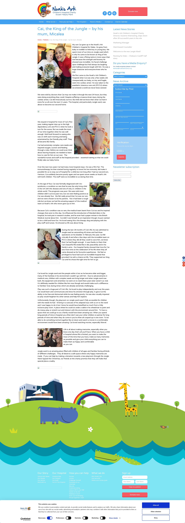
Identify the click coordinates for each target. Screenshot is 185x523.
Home (41, 22)
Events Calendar (121, 22)
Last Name (119, 99)
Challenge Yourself (75, 480)
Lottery (71, 478)
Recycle (71, 486)
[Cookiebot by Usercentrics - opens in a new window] (25, 519)
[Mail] (183, 265)
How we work (96, 478)
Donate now (133, 11)
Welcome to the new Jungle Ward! (126, 51)
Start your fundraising (76, 496)
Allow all (156, 505)
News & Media (95, 22)
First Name (119, 92)
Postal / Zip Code (119, 129)
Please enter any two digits (125, 146)
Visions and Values (43, 476)
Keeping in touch (74, 494)
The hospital (81, 22)
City (116, 123)
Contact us (109, 22)
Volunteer (72, 484)
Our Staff (55, 480)
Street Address (119, 111)
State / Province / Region (136, 123)
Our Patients (56, 478)
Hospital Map (56, 476)
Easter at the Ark (74, 492)
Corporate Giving (74, 488)
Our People (41, 478)
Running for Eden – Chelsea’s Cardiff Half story (130, 57)
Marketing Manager (121, 43)
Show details (113, 518)
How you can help (66, 22)
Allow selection (156, 511)
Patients (45, 40)
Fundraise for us (74, 482)
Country (132, 129)
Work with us (42, 482)
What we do (51, 22)
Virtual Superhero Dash (76, 497)
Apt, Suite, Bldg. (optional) (121, 117)
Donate (71, 476)
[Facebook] (183, 257)
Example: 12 (120, 151)
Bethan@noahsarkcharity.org (122, 68)
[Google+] (183, 263)
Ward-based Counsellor (122, 47)
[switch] (68, 518)
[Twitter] (183, 260)
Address (118, 106)
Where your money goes (99, 480)
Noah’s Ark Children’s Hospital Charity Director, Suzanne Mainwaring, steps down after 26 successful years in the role (130, 35)
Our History (41, 480)
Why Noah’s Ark (97, 476)
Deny (156, 518)
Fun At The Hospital (58, 482)
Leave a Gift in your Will (76, 490)
